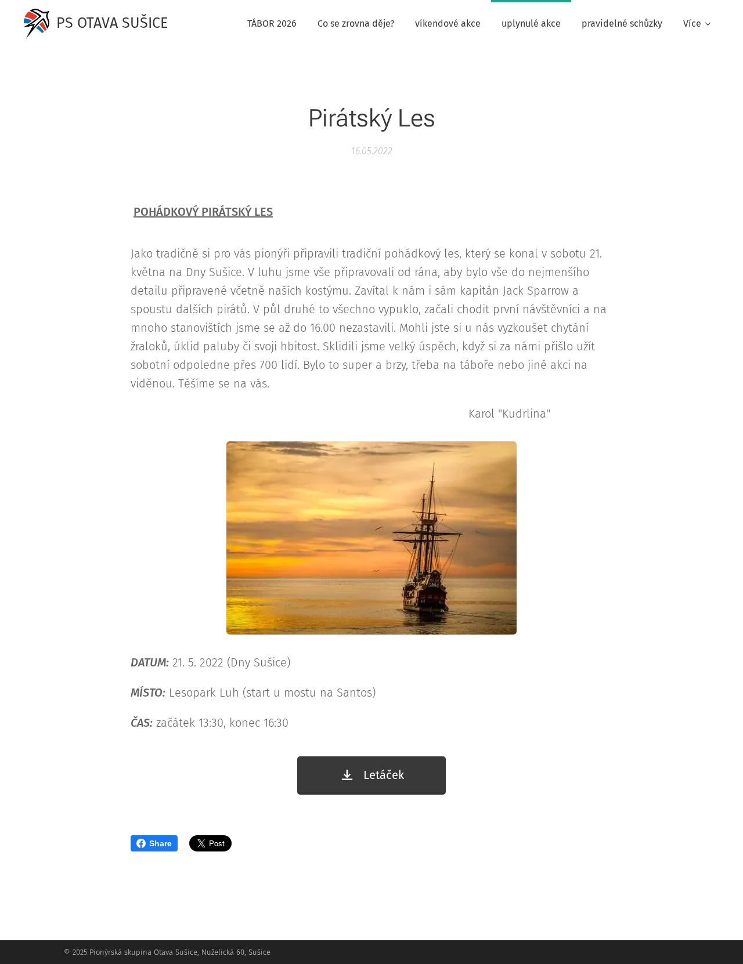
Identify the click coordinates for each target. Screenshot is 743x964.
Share (160, 843)
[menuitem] (272, 24)
